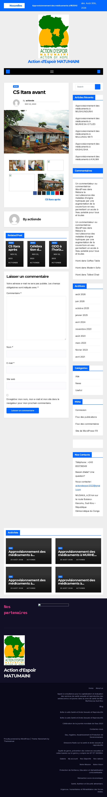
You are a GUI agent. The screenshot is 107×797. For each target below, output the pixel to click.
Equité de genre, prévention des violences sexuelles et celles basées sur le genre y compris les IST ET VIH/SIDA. (79, 752)
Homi (78, 260)
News (16, 86)
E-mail (10, 363)
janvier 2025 (81, 315)
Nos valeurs (98, 759)
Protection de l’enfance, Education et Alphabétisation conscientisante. (81, 771)
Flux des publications (86, 417)
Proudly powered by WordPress (17, 739)
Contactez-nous (96, 729)
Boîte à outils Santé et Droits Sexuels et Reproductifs (81, 712)
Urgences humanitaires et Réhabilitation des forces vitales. (82, 790)
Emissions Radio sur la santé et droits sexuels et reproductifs (83, 744)
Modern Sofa (93, 267)
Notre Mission (85, 764)
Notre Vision (98, 764)
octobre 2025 (82, 308)
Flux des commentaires (87, 424)
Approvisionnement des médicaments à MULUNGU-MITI (87, 134)
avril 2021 (80, 356)
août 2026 (80, 294)
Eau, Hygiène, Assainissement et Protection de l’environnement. (84, 736)
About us (99, 688)
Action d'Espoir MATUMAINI (53, 61)
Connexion (80, 410)
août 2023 (80, 336)
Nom (10, 347)
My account (73, 759)
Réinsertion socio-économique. (90, 778)
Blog (101, 706)
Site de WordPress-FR (86, 431)
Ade (77, 376)
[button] (94, 71)
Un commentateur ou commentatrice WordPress (86, 186)
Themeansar (9, 741)
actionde (30, 100)
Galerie (63, 759)
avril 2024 (80, 322)
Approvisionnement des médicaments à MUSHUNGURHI (87, 108)
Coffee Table (93, 260)
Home (91, 688)
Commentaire (14, 293)
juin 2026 (80, 301)
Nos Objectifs (85, 759)
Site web (11, 379)
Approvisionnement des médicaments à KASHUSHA (87, 146)
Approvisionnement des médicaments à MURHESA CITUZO (87, 121)
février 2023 (81, 350)
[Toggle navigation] (52, 71)
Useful (78, 390)
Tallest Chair (93, 274)
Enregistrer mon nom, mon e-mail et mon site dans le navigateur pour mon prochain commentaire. (33, 401)
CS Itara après (53, 199)
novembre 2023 (83, 329)
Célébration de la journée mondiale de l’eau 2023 (83, 723)
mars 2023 (80, 343)
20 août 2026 (17, 560)
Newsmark (42, 739)
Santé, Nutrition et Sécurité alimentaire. (87, 784)
